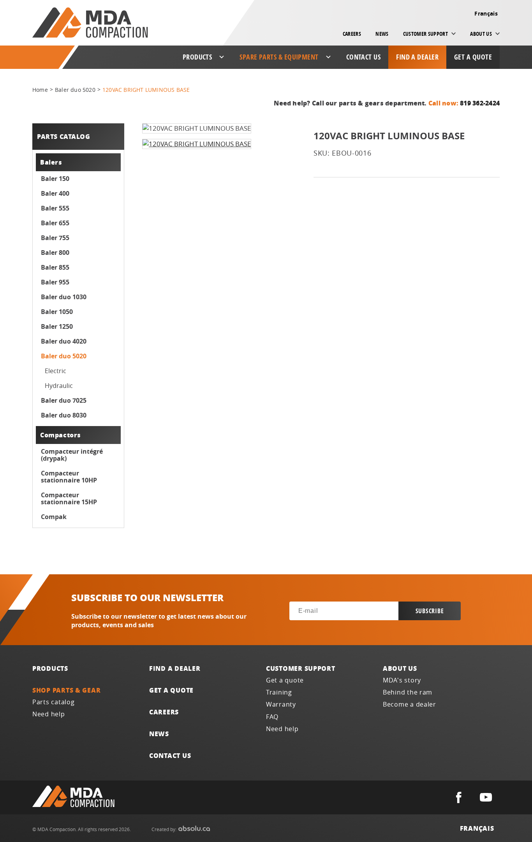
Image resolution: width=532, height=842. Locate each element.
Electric (55, 371)
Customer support (300, 668)
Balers (51, 162)
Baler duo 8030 (63, 415)
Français (486, 13)
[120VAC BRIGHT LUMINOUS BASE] (197, 144)
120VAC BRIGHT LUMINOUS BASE (146, 89)
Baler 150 (55, 178)
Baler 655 (55, 223)
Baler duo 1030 (63, 297)
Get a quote (473, 57)
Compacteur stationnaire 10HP (69, 476)
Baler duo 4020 (63, 341)
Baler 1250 (57, 326)
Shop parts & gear (66, 690)
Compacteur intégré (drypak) (72, 455)
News (381, 33)
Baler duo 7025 (63, 400)
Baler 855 (55, 267)
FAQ (272, 717)
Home (40, 89)
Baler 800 (55, 252)
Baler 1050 (57, 311)
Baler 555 (55, 208)
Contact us (363, 57)
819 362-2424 (480, 102)
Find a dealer (417, 57)
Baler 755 (55, 237)
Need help (48, 714)
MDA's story (402, 680)
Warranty (281, 704)
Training (279, 692)
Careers (352, 33)
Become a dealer (409, 704)
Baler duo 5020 (75, 89)
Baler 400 (55, 193)
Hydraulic (59, 385)
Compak (54, 516)
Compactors (60, 434)
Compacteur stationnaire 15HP (69, 498)
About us (400, 668)
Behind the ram (407, 692)
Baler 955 (55, 282)
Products (50, 668)
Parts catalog (53, 702)
